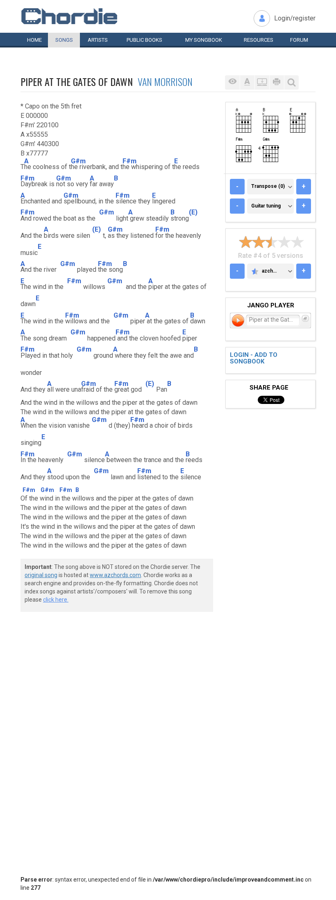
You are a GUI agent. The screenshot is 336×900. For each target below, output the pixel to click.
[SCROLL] (261, 82)
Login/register (295, 18)
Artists (98, 40)
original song (41, 575)
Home (34, 40)
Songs (64, 40)
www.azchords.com (115, 575)
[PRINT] (276, 82)
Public (144, 40)
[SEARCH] (291, 82)
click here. (55, 599)
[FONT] (247, 82)
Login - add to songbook (253, 358)
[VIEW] (232, 82)
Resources (258, 40)
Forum (299, 40)
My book (203, 40)
